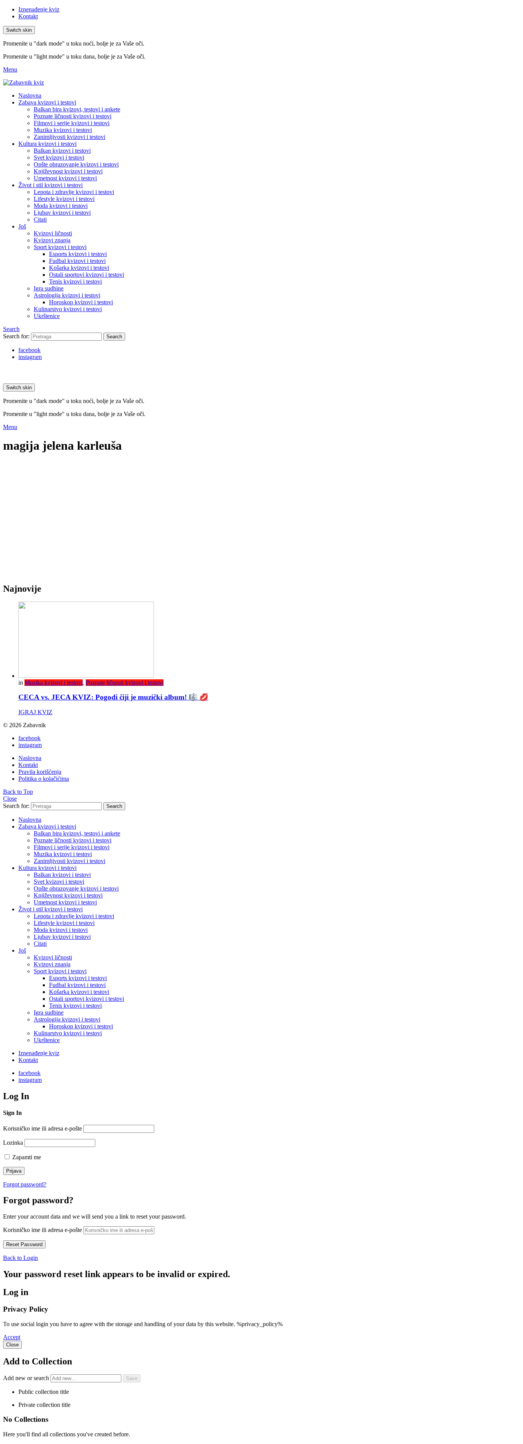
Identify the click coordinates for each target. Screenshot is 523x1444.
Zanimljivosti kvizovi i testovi (69, 137)
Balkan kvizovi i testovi (62, 150)
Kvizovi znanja (52, 240)
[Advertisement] (261, 522)
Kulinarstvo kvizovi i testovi (68, 309)
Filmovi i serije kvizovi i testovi (72, 123)
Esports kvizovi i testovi (78, 254)
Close (10, 798)
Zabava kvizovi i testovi (47, 102)
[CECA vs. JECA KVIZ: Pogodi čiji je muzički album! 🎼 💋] (269, 640)
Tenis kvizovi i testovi (75, 281)
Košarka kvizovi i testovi (79, 267)
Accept (11, 1337)
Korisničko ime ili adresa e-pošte (42, 1128)
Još (22, 226)
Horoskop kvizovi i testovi (81, 302)
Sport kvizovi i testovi (60, 247)
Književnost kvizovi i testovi (68, 171)
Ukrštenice (47, 316)
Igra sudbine (49, 288)
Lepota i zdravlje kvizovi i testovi (74, 192)
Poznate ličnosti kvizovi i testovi (72, 116)
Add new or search (27, 1378)
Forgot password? (24, 1184)
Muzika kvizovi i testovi (63, 130)
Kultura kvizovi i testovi (47, 143)
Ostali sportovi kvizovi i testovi (86, 274)
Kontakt (28, 16)
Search (114, 336)
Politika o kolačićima (43, 778)
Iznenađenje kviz (38, 9)
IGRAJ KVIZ (35, 712)
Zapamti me (26, 1157)
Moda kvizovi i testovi (61, 205)
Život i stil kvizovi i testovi (50, 185)
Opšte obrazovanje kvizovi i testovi (76, 164)
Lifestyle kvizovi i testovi (64, 199)
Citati (40, 219)
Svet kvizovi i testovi (59, 157)
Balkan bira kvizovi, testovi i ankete (77, 109)
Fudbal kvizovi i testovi (77, 261)
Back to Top (18, 791)
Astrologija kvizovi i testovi (67, 295)
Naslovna (29, 95)
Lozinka (13, 1142)
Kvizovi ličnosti (53, 233)
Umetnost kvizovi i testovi (65, 178)
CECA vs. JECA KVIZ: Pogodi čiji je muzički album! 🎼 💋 (113, 697)
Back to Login (20, 1258)
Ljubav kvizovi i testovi (62, 212)
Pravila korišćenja (39, 772)
